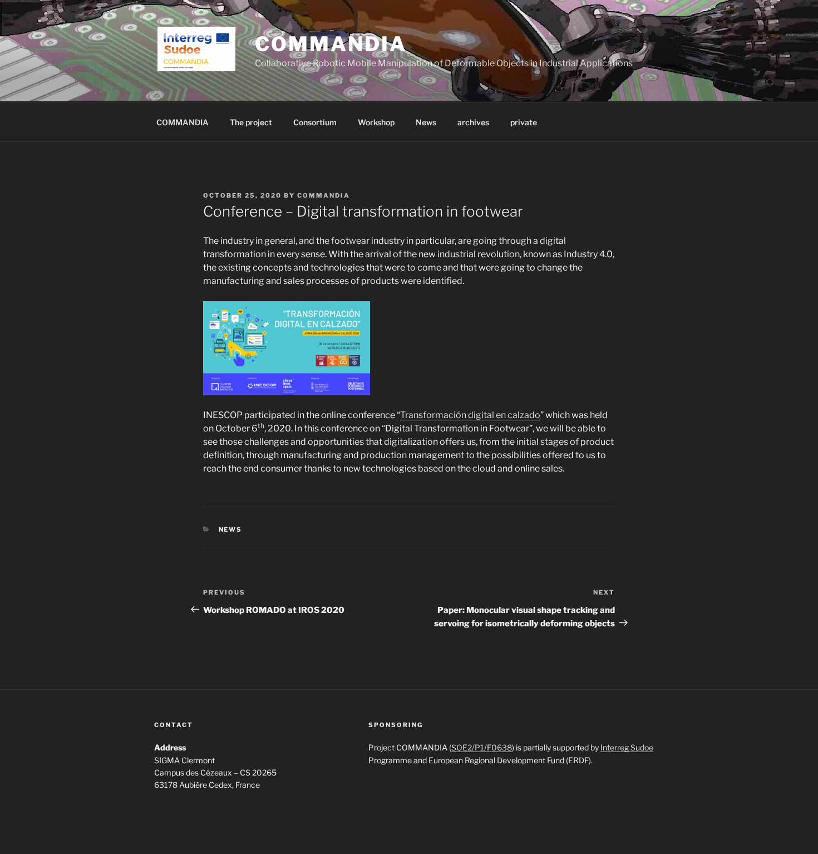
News (426, 122)
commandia (323, 195)
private (523, 122)
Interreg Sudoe (626, 747)
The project (251, 122)
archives (473, 122)
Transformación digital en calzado (470, 415)
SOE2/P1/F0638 (481, 747)
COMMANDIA (330, 44)
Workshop (376, 122)
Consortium (315, 122)
